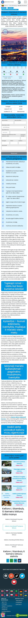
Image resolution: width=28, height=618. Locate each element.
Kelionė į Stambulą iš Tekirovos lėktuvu (14, 546)
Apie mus (4, 602)
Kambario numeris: (23, 135)
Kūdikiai (20, 140)
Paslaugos (4, 604)
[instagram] (11, 576)
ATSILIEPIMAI (19, 602)
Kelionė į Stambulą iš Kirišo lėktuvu (14, 540)
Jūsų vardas (4, 120)
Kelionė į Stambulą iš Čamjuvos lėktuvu (14, 527)
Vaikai (11, 140)
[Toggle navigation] (25, 2)
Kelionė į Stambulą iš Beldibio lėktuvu (14, 534)
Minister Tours (9, 2)
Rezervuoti (14, 153)
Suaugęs (4, 140)
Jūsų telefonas (5, 129)
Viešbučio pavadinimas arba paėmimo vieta (9, 135)
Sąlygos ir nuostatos (7, 606)
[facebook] (5, 576)
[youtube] (14, 581)
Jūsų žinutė (4, 145)
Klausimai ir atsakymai (5, 608)
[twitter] (22, 576)
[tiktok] (16, 576)
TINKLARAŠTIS (19, 600)
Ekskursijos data (5, 125)
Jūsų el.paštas (17, 120)
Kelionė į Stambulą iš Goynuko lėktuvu (14, 520)
